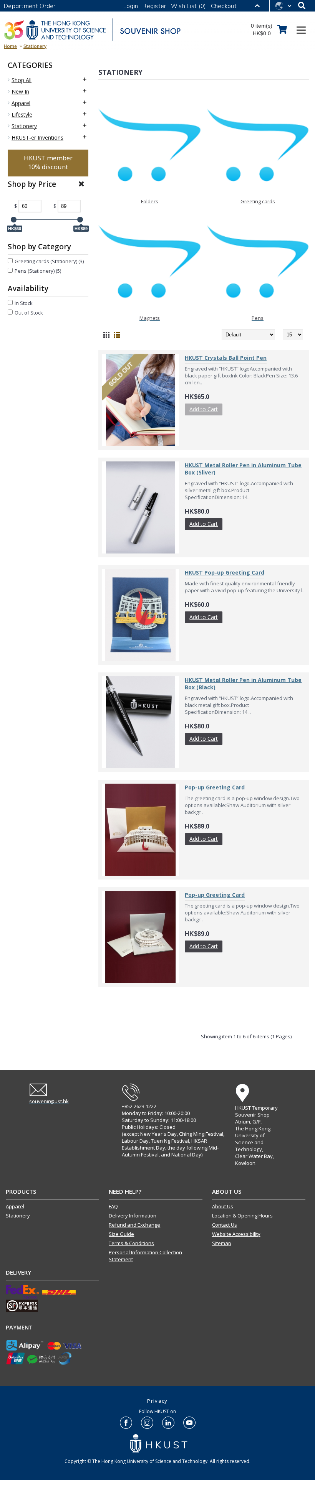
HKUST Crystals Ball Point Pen (226, 357)
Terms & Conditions (131, 1243)
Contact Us (224, 1224)
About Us (222, 1206)
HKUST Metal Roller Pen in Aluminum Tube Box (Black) (243, 683)
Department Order (30, 6)
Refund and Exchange (134, 1224)
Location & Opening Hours (242, 1215)
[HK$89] (80, 219)
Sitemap (221, 1243)
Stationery (18, 1215)
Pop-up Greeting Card (215, 787)
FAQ (113, 1206)
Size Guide (121, 1233)
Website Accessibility (236, 1233)
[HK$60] (14, 219)
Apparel (15, 1206)
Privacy (157, 1400)
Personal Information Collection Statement (145, 1256)
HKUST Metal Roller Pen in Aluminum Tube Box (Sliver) (243, 468)
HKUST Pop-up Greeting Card (224, 572)
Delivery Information (132, 1215)
